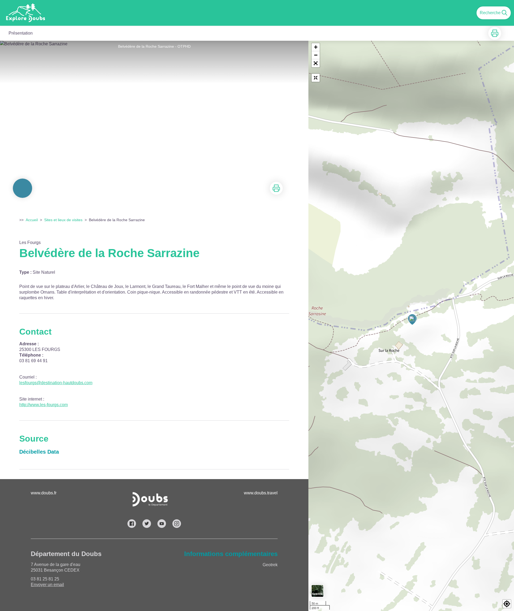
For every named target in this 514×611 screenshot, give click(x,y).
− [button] (316, 55)
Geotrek (270, 564)
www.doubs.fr (43, 493)
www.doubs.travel (261, 493)
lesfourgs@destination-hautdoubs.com (55, 382)
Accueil (32, 220)
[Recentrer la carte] (316, 78)
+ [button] (316, 47)
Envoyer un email (47, 584)
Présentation (21, 33)
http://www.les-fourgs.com (43, 404)
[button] (316, 63)
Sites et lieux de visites (63, 220)
